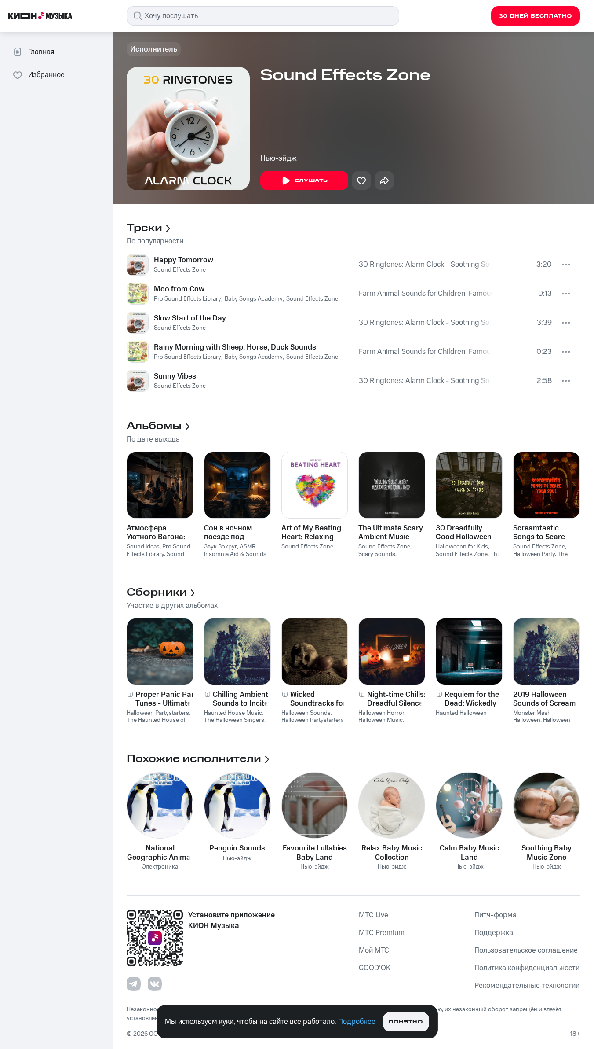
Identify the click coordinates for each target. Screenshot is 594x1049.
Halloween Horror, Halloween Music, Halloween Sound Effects (381, 724)
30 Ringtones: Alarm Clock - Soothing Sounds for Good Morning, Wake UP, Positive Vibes (425, 264)
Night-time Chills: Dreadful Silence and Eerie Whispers (400, 699)
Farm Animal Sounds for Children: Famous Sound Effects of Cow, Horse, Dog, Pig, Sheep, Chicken (426, 293)
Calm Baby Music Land (469, 852)
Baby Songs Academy (254, 298)
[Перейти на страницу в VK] (155, 984)
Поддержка (493, 933)
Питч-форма (495, 915)
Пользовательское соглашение (526, 950)
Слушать (311, 180)
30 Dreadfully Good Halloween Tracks (464, 532)
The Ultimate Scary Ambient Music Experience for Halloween (390, 532)
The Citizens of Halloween (541, 558)
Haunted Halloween (461, 713)
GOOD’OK (374, 968)
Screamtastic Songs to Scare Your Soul (539, 532)
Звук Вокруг (220, 546)
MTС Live (373, 915)
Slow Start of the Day (190, 318)
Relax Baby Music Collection (391, 852)
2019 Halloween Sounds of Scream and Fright (544, 699)
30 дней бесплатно (535, 16)
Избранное (46, 75)
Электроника (160, 867)
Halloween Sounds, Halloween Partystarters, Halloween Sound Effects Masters (314, 724)
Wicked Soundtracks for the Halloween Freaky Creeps (318, 699)
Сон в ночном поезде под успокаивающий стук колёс (233, 532)
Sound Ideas (143, 546)
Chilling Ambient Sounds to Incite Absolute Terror (240, 699)
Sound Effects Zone (180, 269)
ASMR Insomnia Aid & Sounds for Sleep (235, 554)
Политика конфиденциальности (526, 968)
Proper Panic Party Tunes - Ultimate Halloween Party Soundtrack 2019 (168, 699)
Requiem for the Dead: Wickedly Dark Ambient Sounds (472, 699)
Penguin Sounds (237, 848)
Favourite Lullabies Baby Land (315, 852)
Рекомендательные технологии (526, 985)
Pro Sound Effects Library (187, 298)
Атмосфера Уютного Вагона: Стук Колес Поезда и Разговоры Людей (159, 532)
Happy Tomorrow (183, 260)
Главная (41, 52)
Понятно (406, 1022)
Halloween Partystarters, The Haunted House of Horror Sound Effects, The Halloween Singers (158, 724)
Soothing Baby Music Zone (546, 852)
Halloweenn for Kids (462, 546)
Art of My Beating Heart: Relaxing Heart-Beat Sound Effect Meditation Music (312, 532)
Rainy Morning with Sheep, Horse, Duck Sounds (235, 347)
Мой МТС (374, 950)
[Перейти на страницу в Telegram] (134, 984)
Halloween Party (534, 554)
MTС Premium (382, 933)
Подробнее (356, 1021)
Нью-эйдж (278, 158)
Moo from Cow (179, 289)
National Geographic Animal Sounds (160, 852)
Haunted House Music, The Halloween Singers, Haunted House (235, 720)
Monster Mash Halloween (532, 717)
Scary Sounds (376, 554)
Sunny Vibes (175, 376)
